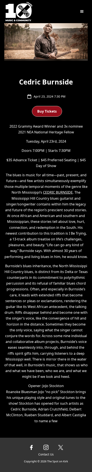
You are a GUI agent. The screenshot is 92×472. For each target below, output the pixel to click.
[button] (82, 11)
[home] (33, 11)
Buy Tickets (47, 111)
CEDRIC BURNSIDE (58, 192)
